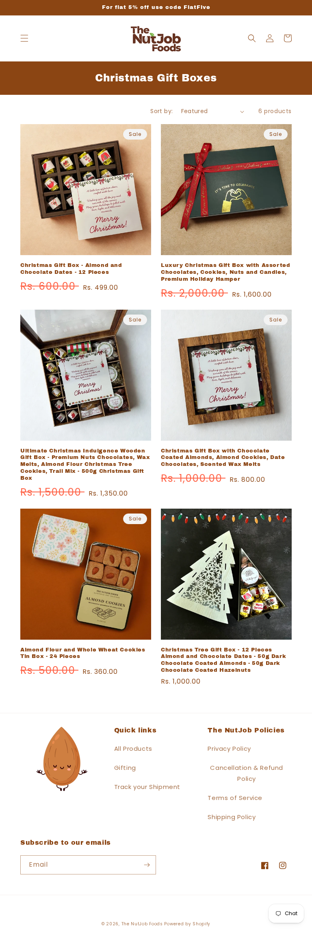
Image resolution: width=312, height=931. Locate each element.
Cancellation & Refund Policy (246, 773)
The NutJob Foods (142, 924)
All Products (133, 748)
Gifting (125, 767)
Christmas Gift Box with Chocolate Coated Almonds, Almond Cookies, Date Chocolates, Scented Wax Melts (223, 458)
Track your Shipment (147, 786)
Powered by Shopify (187, 924)
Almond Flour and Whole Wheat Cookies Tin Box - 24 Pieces (82, 653)
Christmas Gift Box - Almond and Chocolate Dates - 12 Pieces (71, 268)
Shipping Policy (232, 817)
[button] (24, 38)
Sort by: (161, 111)
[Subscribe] (147, 864)
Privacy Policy (229, 748)
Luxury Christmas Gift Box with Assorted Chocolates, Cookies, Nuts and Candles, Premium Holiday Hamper (225, 272)
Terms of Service (235, 797)
